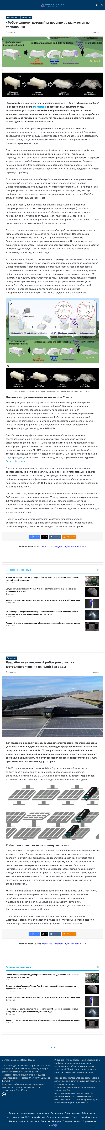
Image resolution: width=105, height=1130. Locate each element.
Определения (89, 1121)
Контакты (13, 1113)
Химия (77, 1121)
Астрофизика (38, 1117)
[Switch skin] (97, 6)
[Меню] (3, 6)
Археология (33, 1121)
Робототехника (13, 17)
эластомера (39, 106)
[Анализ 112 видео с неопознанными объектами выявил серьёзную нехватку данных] (92, 626)
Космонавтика (27, 1113)
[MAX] (55, 1125)
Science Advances (15, 461)
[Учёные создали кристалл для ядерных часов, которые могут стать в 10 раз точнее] (92, 603)
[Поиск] (102, 6)
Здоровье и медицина (58, 1117)
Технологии (26, 17)
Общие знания (89, 1113)
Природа (67, 1121)
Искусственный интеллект (84, 1117)
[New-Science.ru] (52, 5)
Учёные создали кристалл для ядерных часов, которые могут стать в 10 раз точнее (43, 600)
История (56, 1121)
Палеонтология (17, 1121)
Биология (45, 1121)
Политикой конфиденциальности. (71, 1102)
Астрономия (42, 1113)
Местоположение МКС (18, 1117)
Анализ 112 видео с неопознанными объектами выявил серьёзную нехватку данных (43, 623)
